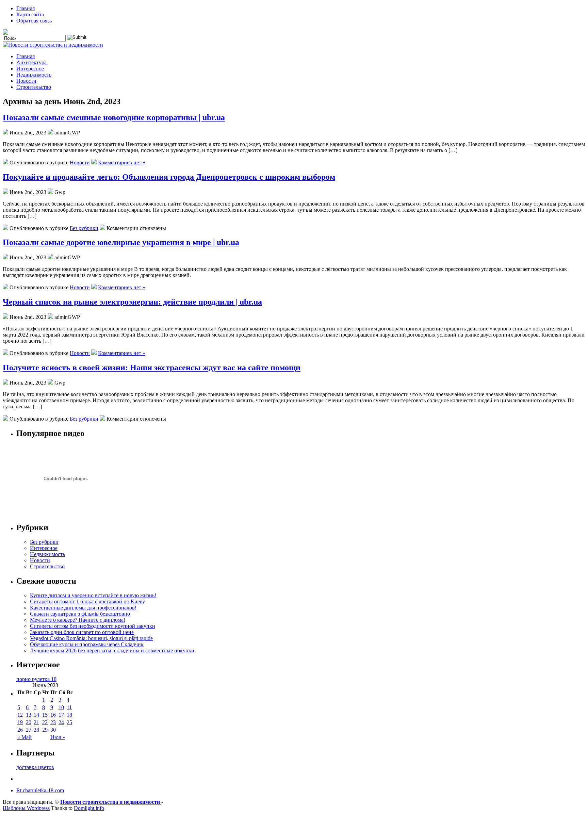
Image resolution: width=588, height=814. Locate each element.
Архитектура (31, 62)
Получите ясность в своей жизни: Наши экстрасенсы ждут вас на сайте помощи (151, 367)
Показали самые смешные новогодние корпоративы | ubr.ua (114, 117)
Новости (26, 81)
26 (20, 730)
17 (61, 715)
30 (53, 730)
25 (69, 722)
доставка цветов (35, 767)
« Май (24, 737)
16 (53, 715)
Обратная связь (34, 20)
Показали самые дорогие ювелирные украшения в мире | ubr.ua (121, 242)
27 (28, 730)
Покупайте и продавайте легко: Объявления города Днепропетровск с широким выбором (169, 177)
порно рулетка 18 (36, 679)
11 (69, 707)
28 (36, 730)
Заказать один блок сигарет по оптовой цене (82, 632)
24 (61, 722)
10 (61, 707)
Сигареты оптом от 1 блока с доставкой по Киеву (87, 601)
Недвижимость (33, 75)
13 (28, 715)
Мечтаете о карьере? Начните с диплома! (77, 620)
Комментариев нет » (121, 162)
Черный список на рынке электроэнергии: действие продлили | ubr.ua (132, 301)
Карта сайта (30, 14)
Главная (25, 8)
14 (36, 715)
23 (53, 722)
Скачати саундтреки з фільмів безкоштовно (80, 614)
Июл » (57, 737)
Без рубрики (84, 228)
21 (36, 722)
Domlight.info (89, 808)
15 (45, 715)
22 (45, 722)
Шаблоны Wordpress (26, 808)
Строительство (33, 87)
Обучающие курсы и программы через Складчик (87, 644)
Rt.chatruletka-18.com (40, 790)
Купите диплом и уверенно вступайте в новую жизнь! (93, 595)
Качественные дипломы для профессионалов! (83, 607)
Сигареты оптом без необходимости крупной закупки (92, 626)
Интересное (30, 68)
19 (20, 722)
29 (45, 730)
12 (20, 715)
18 (69, 715)
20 (28, 722)
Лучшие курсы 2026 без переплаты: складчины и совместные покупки (112, 650)
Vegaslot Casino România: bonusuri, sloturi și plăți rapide (91, 638)
